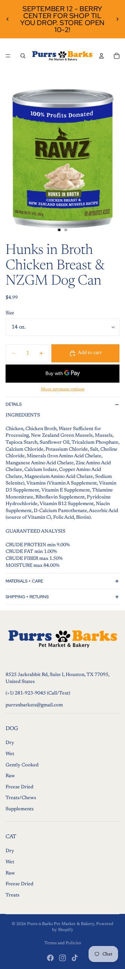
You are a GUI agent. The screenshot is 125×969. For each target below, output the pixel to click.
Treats (12, 895)
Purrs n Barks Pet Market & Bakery (60, 924)
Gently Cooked (22, 765)
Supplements (20, 809)
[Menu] (8, 56)
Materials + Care (24, 581)
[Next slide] (117, 19)
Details (14, 404)
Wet (10, 754)
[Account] (101, 55)
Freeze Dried (19, 787)
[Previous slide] (7, 19)
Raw (10, 776)
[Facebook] (50, 958)
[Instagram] (62, 958)
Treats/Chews (21, 798)
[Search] (23, 55)
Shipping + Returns (27, 597)
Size (10, 313)
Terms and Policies (62, 943)
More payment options (62, 389)
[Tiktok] (74, 958)
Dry (10, 743)
